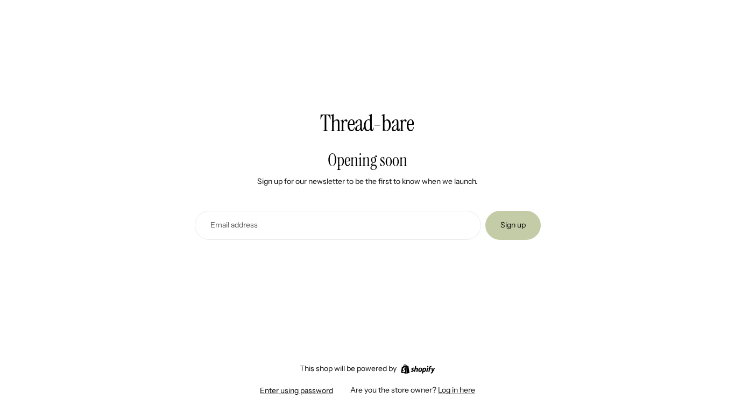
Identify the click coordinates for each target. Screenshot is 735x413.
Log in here (456, 390)
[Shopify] (418, 369)
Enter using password (296, 390)
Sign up (513, 225)
